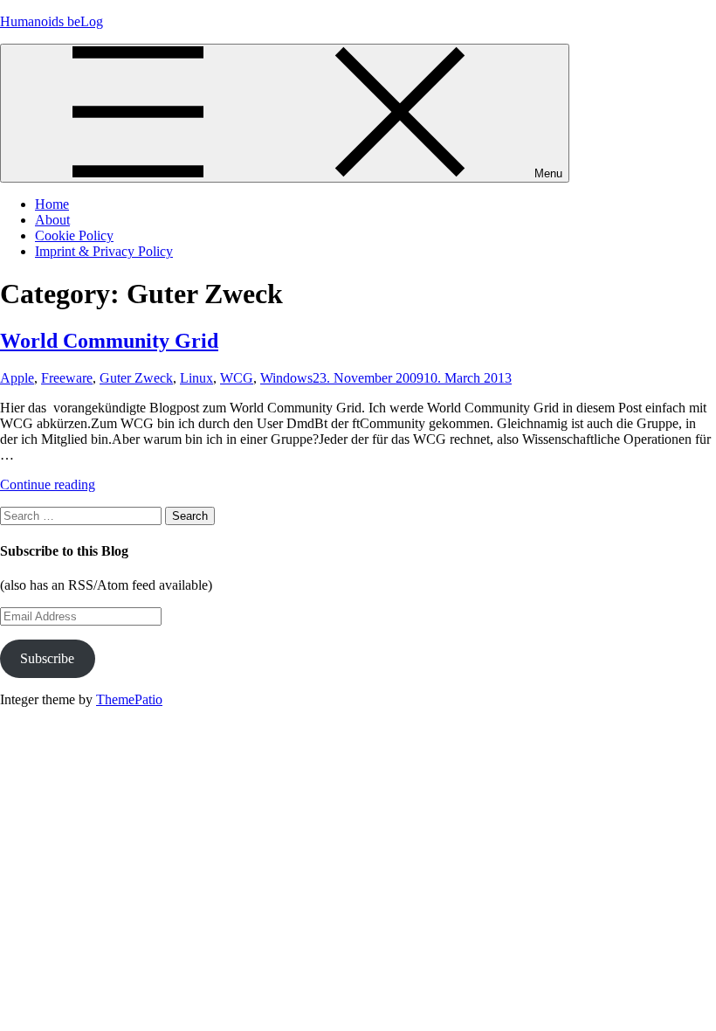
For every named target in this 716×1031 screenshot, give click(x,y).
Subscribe (47, 658)
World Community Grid (109, 340)
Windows (286, 377)
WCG (236, 377)
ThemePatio (129, 699)
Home (52, 204)
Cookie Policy (74, 235)
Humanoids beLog (51, 21)
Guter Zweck (136, 377)
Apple (17, 377)
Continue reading (47, 484)
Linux (196, 377)
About (52, 219)
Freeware (67, 377)
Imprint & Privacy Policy (104, 251)
